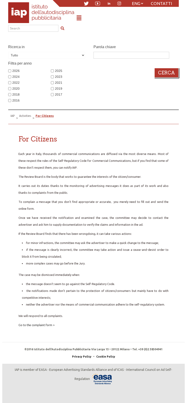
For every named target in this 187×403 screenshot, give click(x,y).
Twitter (86, 3)
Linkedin (109, 3)
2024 (16, 77)
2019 (58, 88)
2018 (16, 94)
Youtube (97, 3)
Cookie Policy (105, 356)
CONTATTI (161, 3)
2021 (58, 82)
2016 (16, 100)
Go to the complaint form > (36, 325)
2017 (58, 94)
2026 (16, 71)
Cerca (166, 73)
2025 (58, 71)
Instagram (119, 3)
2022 (16, 82)
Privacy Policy (81, 356)
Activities (25, 115)
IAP (12, 115)
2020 (16, 88)
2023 (58, 77)
